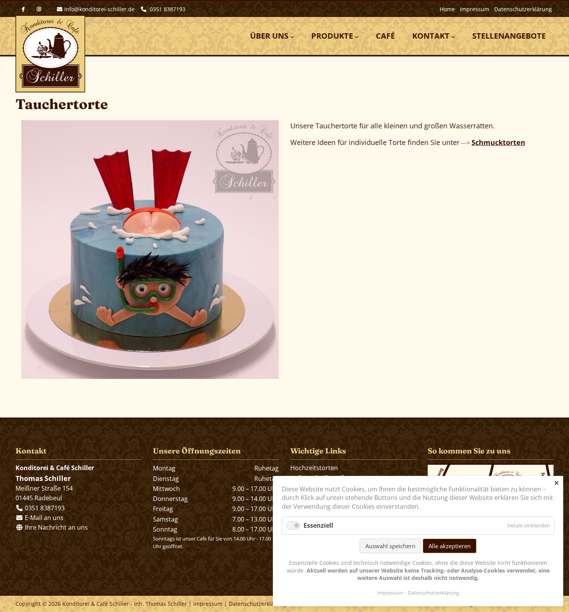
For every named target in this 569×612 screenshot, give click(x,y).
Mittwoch (166, 488)
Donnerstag (170, 498)
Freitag (163, 509)
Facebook (23, 9)
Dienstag (166, 478)
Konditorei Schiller (50, 53)
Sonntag (165, 529)
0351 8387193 (166, 9)
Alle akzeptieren (449, 546)
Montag (164, 468)
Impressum (474, 9)
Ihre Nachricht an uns (55, 527)
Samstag (165, 519)
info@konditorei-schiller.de (99, 9)
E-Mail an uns (44, 517)
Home (447, 9)
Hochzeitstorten (314, 468)
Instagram (38, 9)
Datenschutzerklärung (523, 9)
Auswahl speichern (390, 546)
